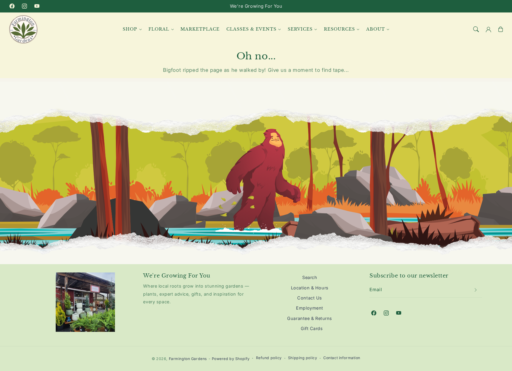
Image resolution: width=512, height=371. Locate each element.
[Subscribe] (476, 290)
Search (309, 277)
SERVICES (300, 29)
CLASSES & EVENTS (251, 29)
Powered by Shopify (231, 358)
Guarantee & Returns (309, 318)
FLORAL (158, 29)
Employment (309, 307)
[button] (476, 29)
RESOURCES (339, 29)
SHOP (130, 29)
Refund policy (269, 358)
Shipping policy (302, 358)
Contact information (341, 358)
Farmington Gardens (188, 358)
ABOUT (375, 29)
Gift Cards (312, 328)
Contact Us (309, 297)
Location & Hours (310, 287)
